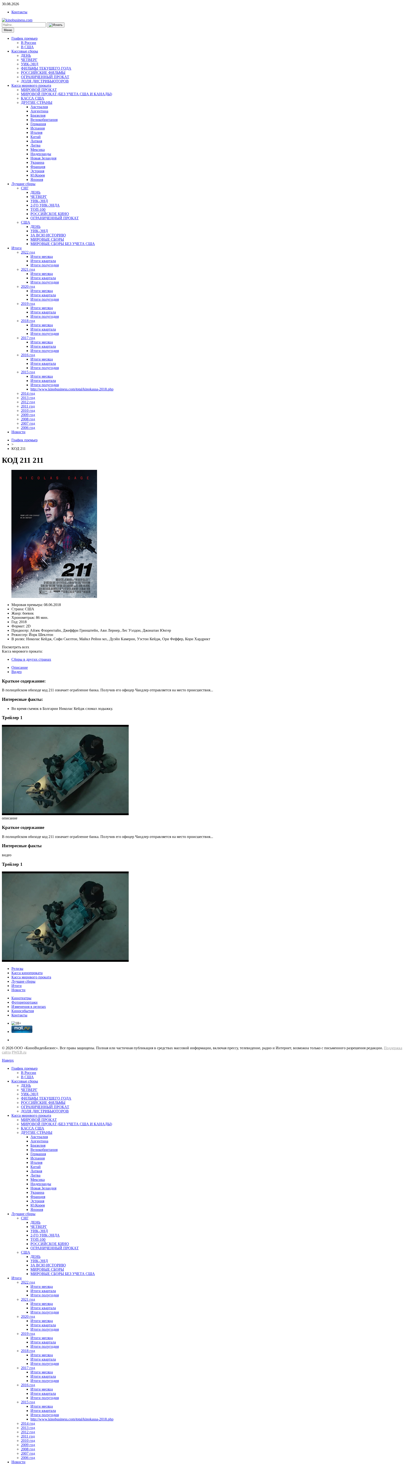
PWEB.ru (19, 1052)
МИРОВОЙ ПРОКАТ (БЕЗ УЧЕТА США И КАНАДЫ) (66, 94)
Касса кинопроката (27, 973)
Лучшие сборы (23, 184)
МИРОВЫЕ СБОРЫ (47, 239)
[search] (55, 25)
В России (28, 43)
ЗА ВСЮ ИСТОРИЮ (48, 235)
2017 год (28, 338)
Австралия (39, 107)
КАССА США (32, 98)
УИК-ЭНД (29, 64)
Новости (18, 432)
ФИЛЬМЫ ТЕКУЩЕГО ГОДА (46, 68)
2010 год (28, 411)
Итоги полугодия (44, 265)
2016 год (28, 355)
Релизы (17, 969)
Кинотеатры (21, 998)
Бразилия (37, 115)
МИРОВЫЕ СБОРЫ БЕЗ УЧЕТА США (62, 244)
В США (27, 47)
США (25, 222)
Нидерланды (40, 154)
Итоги (16, 248)
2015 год (28, 372)
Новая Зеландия (43, 158)
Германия (38, 124)
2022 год (28, 252)
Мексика (37, 150)
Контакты (19, 12)
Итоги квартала (43, 261)
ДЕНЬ (26, 55)
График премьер (24, 38)
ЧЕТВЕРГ (29, 60)
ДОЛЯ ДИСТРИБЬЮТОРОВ (45, 81)
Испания (37, 128)
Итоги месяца (41, 257)
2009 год (28, 415)
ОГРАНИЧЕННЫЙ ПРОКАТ (45, 77)
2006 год (28, 428)
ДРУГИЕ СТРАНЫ (36, 103)
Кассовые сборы (24, 51)
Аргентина (39, 111)
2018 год (28, 321)
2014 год (28, 393)
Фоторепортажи (24, 1002)
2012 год (28, 402)
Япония (36, 180)
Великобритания (44, 120)
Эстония (37, 171)
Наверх (8, 1060)
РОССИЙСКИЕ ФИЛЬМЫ (43, 73)
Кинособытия (22, 1011)
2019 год (28, 304)
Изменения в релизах (28, 1007)
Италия (36, 132)
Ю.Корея (37, 175)
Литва (35, 145)
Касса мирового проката (31, 85)
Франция (37, 167)
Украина (37, 162)
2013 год (28, 398)
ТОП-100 (37, 209)
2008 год (28, 419)
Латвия (36, 141)
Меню (8, 30)
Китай (35, 137)
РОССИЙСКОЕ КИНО (49, 214)
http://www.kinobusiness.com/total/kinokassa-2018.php (71, 389)
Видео (16, 672)
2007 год (28, 423)
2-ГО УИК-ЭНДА (45, 205)
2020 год (28, 286)
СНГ (25, 188)
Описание (19, 667)
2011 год (28, 406)
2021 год (28, 269)
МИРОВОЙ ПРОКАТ (39, 90)
